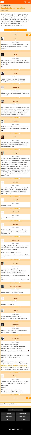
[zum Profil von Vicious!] (2, 310)
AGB (8, 419)
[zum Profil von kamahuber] (2, 338)
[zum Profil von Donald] (2, 182)
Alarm (11, 51)
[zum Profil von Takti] (2, 54)
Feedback (23, 419)
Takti (15, 54)
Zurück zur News (15, 30)
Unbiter (15, 375)
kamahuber (15, 338)
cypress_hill (15, 324)
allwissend (15, 212)
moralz (16, 298)
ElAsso (15, 101)
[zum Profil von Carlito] (2, 73)
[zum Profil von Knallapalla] (2, 121)
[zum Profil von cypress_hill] (2, 324)
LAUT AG (19, 429)
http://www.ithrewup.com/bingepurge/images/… (14, 365)
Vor (27, 35)
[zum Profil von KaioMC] (2, 200)
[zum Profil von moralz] (2, 298)
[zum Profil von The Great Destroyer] (2, 286)
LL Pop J (15, 153)
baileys (15, 224)
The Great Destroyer (15, 286)
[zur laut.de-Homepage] (2, 2)
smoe (15, 38)
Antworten (16, 51)
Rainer (15, 137)
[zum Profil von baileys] (2, 224)
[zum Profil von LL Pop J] (2, 153)
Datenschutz (22, 413)
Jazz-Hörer (15, 87)
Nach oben (15, 410)
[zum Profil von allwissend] (2, 212)
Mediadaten (8, 416)
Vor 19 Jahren (15, 42)
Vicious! (15, 310)
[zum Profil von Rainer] (2, 137)
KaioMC (15, 200)
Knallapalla (15, 121)
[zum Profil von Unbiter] (2, 376)
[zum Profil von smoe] (2, 38)
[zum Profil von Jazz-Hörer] (2, 87)
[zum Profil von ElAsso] (2, 101)
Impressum (8, 413)
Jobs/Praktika (23, 416)
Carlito (15, 73)
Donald (15, 182)
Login (29, 2)
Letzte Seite (30, 35)
